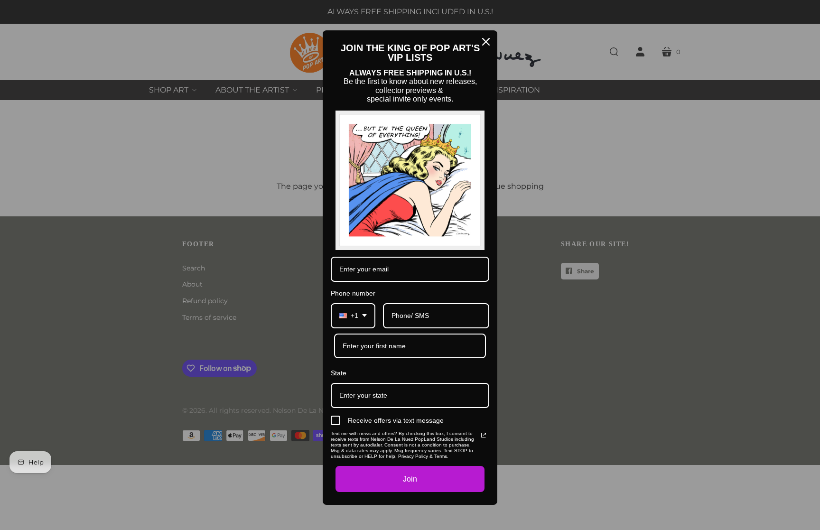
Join (410, 479)
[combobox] (353, 315)
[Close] (486, 41)
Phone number (353, 293)
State (338, 373)
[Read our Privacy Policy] (483, 435)
